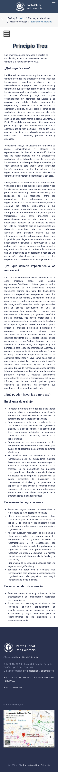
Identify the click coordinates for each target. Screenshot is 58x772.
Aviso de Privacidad (13, 687)
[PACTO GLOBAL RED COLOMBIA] (29, 6)
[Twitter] (2, 20)
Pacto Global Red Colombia (36, 765)
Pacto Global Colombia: (26, 657)
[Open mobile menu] (7, 34)
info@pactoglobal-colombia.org (38, 670)
